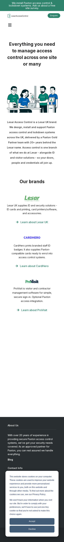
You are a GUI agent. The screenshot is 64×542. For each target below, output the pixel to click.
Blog (10, 459)
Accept (32, 521)
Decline (32, 529)
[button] (10, 25)
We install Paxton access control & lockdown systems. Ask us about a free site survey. (32, 5)
